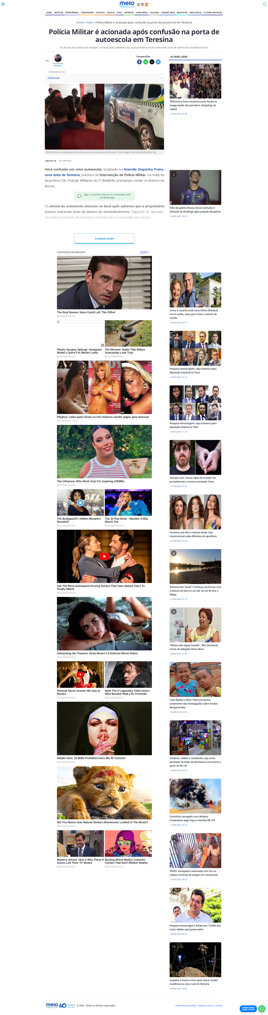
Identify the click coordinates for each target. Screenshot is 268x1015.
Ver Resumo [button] (104, 78)
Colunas (154, 12)
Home (49, 12)
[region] (195, 144)
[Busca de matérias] (265, 5)
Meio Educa (196, 12)
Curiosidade (87, 12)
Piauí (119, 12)
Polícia (111, 12)
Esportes (129, 12)
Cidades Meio (168, 12)
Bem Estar (182, 12)
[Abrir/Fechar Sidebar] (3, 4)
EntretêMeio (71, 12)
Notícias (58, 12)
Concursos (142, 12)
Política (100, 12)
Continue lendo (104, 238)
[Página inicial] (126, 4)
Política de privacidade (185, 1005)
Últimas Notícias (213, 12)
